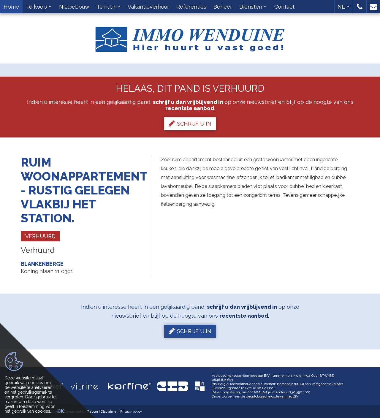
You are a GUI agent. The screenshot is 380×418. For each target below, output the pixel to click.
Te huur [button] (106, 7)
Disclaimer (109, 411)
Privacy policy (131, 411)
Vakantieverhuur (148, 7)
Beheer (222, 7)
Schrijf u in (194, 124)
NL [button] (342, 7)
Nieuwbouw (74, 7)
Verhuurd (40, 236)
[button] (359, 6)
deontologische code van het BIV (272, 396)
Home (11, 7)
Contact (284, 7)
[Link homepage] (190, 37)
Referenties (191, 7)
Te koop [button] (37, 7)
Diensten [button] (251, 7)
